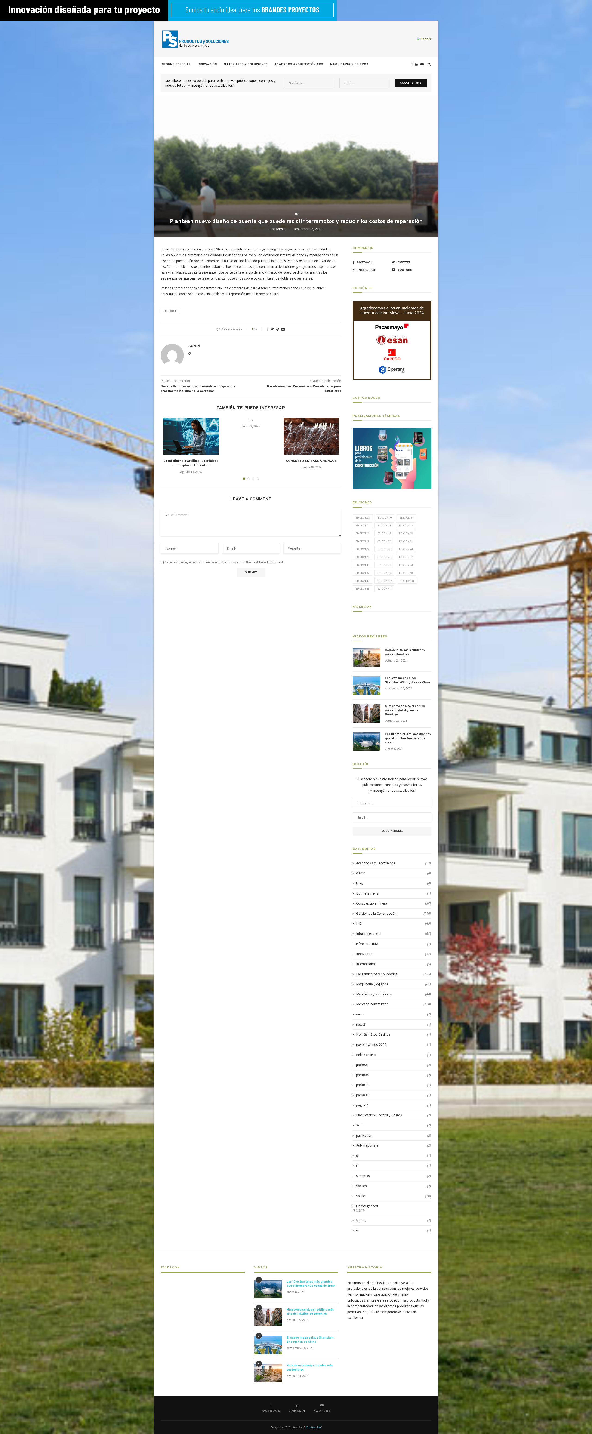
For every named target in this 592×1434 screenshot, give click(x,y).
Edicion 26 (384, 557)
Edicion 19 (362, 541)
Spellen (393, 1186)
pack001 (393, 1064)
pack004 (393, 1075)
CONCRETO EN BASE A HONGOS (311, 461)
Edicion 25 (362, 557)
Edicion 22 (362, 549)
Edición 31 (407, 580)
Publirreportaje (393, 1145)
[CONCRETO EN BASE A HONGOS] (311, 436)
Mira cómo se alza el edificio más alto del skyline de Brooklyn (405, 711)
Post (393, 1125)
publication (393, 1135)
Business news (393, 893)
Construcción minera (393, 903)
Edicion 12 (170, 311)
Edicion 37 (362, 573)
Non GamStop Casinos (393, 1034)
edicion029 (363, 517)
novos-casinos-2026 (393, 1044)
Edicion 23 (384, 549)
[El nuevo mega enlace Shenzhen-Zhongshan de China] (366, 685)
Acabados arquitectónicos (298, 64)
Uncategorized (367, 1206)
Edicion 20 (384, 541)
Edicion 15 (406, 525)
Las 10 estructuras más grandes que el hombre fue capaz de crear (408, 738)
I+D (296, 214)
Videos (393, 1220)
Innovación (207, 64)
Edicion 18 (406, 533)
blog (393, 883)
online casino (393, 1054)
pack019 (393, 1085)
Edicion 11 (406, 517)
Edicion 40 (406, 573)
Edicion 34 (406, 565)
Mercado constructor (393, 1004)
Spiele (393, 1196)
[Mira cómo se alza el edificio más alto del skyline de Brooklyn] (366, 713)
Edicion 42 (362, 580)
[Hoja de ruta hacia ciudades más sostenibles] (366, 657)
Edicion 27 (406, 557)
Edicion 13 (384, 525)
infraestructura (393, 944)
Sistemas (393, 1175)
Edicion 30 (362, 565)
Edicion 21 (406, 541)
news (393, 1014)
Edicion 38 (384, 573)
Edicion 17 (384, 533)
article (393, 873)
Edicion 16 (362, 533)
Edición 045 (384, 580)
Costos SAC (314, 1427)
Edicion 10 (385, 517)
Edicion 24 (406, 549)
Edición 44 (384, 588)
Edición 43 (362, 588)
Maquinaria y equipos (349, 64)
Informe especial (176, 64)
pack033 (393, 1095)
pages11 (393, 1105)
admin (280, 229)
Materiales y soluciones (246, 64)
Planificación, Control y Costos (393, 1115)
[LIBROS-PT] (392, 430)
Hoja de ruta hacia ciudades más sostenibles (405, 652)
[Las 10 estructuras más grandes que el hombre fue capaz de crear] (366, 741)
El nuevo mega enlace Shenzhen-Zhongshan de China (407, 680)
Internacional (393, 964)
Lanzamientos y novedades (393, 974)
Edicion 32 (384, 565)
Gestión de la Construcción (393, 913)
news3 (393, 1024)
